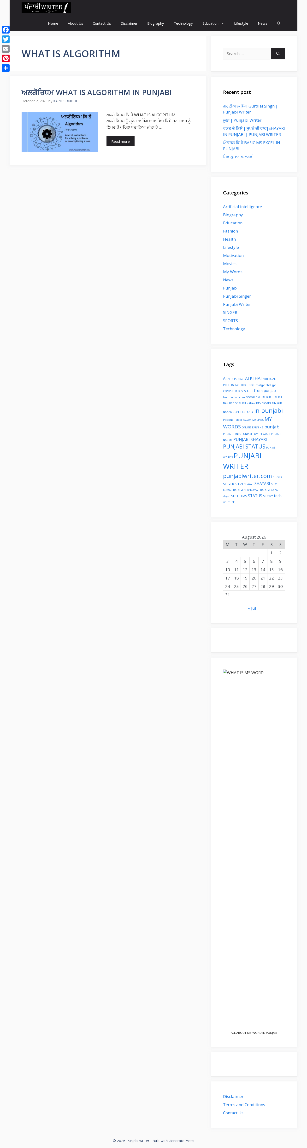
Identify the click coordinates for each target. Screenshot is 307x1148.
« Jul (252, 608)
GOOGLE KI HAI (255, 397)
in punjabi (268, 410)
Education (210, 23)
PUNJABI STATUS (244, 446)
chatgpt (260, 385)
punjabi (272, 427)
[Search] (278, 53)
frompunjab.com (234, 397)
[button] (278, 23)
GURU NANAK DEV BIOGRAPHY (257, 403)
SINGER (230, 312)
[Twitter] (6, 39)
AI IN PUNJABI (236, 379)
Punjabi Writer (237, 304)
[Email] (6, 49)
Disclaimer (129, 23)
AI (225, 378)
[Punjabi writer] (46, 8)
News (262, 23)
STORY (268, 496)
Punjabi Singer (237, 296)
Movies (229, 263)
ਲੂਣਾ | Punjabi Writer (242, 120)
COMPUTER (230, 391)
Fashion (230, 231)
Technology (183, 23)
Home (53, 23)
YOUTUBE (229, 502)
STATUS (255, 495)
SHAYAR (249, 484)
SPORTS (230, 320)
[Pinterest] (6, 58)
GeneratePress (181, 1140)
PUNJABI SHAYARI (250, 439)
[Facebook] (6, 29)
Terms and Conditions (244, 1104)
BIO (243, 385)
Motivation (233, 255)
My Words (232, 271)
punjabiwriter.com (247, 476)
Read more (120, 141)
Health (229, 239)
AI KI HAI (253, 378)
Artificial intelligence (242, 206)
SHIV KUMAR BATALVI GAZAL (261, 490)
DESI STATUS (245, 391)
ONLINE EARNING (252, 427)
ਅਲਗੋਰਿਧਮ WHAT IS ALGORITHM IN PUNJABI (96, 92)
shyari (226, 496)
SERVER (277, 477)
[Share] (6, 68)
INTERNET (229, 419)
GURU (269, 397)
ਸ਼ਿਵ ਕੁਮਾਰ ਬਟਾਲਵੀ (238, 156)
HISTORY (247, 411)
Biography (155, 23)
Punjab (230, 288)
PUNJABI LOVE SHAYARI (256, 434)
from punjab (265, 390)
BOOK (250, 385)
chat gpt (271, 385)
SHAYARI (262, 483)
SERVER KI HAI (233, 484)
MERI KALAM (243, 419)
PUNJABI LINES (232, 434)
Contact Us (102, 23)
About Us (75, 23)
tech (278, 495)
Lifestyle (241, 23)
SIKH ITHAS (239, 496)
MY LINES (258, 419)
